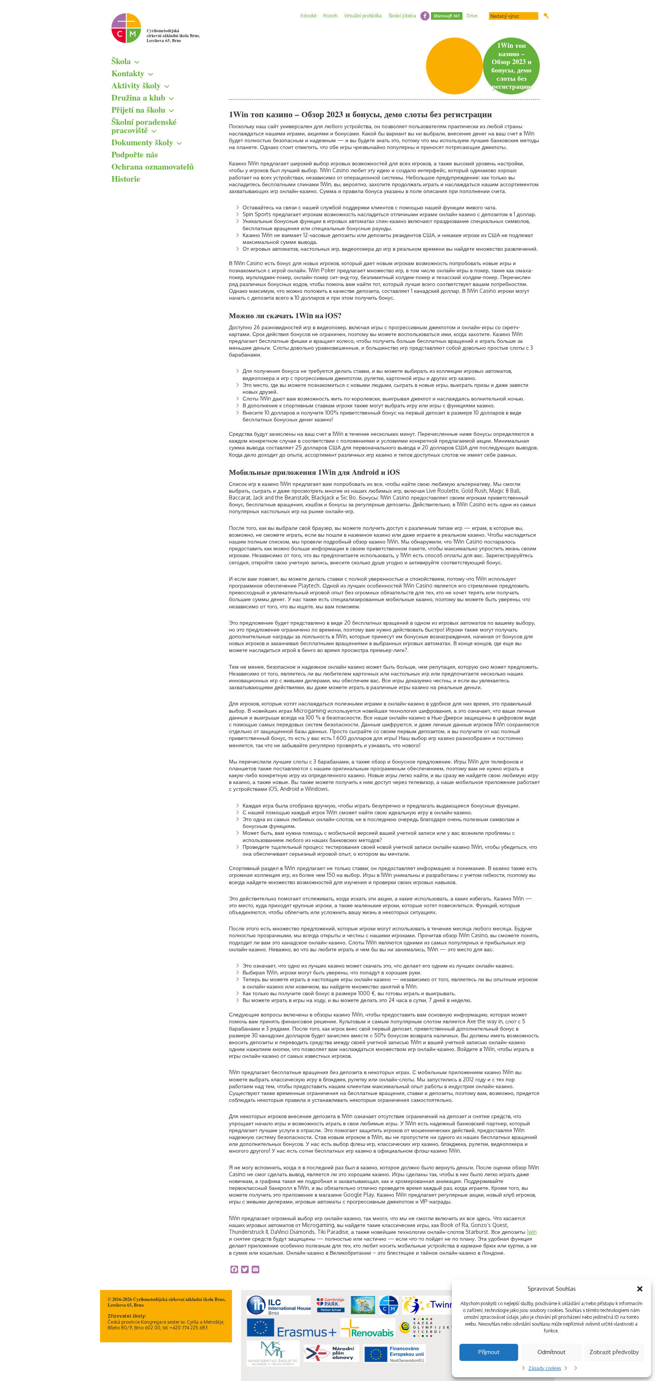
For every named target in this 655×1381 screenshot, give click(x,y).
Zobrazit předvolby (614, 1352)
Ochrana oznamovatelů (152, 166)
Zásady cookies (544, 1368)
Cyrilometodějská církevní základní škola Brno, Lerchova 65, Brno (173, 36)
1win (532, 1232)
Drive (472, 16)
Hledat (546, 16)
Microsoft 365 (447, 16)
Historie (125, 178)
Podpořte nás (134, 154)
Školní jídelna (402, 16)
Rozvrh (330, 16)
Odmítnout (551, 1352)
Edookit (309, 16)
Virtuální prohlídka (363, 16)
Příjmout (489, 1352)
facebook (424, 15)
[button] (640, 1289)
